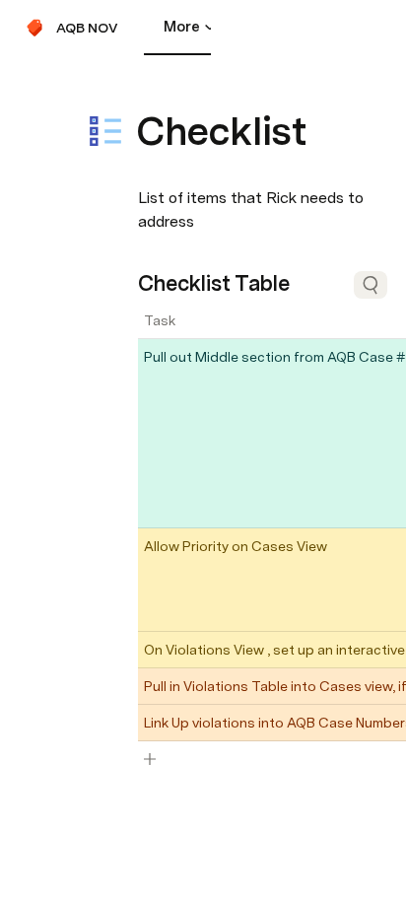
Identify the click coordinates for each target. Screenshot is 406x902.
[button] (149, 87)
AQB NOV (86, 27)
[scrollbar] (179, 784)
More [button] (182, 26)
